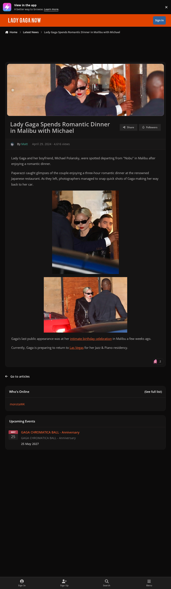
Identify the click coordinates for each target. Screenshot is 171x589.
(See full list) (153, 392)
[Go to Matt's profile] (12, 144)
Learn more (8, 7)
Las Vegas (77, 347)
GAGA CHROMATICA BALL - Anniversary (50, 432)
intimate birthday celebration (91, 339)
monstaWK (17, 404)
